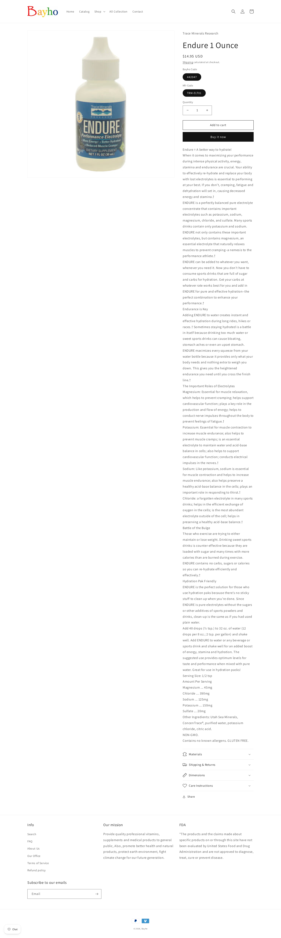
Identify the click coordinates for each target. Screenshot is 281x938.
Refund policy (36, 870)
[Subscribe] (96, 894)
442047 (192, 77)
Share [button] (191, 796)
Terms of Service (38, 863)
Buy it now (218, 137)
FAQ (30, 841)
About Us (33, 848)
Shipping (188, 62)
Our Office (34, 856)
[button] (99, 11)
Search (31, 834)
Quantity (188, 102)
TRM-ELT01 (194, 93)
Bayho (145, 928)
